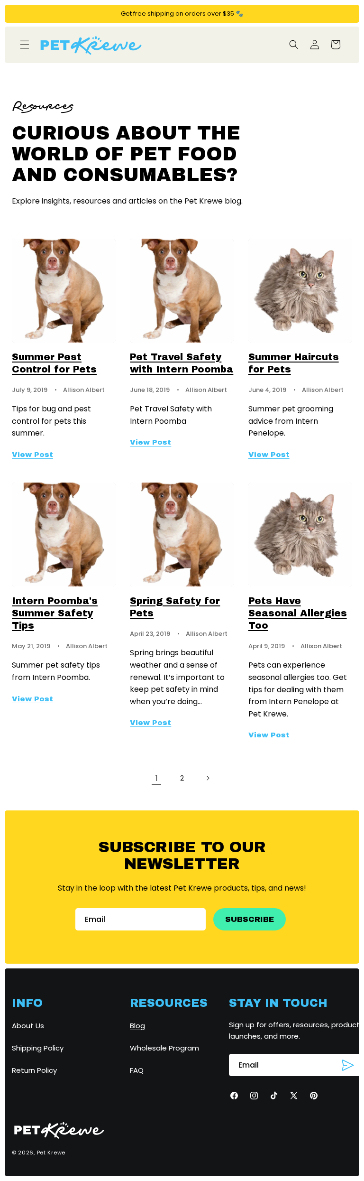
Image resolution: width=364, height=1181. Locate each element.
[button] (24, 44)
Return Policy (34, 1070)
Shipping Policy (38, 1048)
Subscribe (249, 919)
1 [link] (156, 778)
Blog (137, 1026)
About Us (28, 1026)
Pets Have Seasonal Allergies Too (297, 613)
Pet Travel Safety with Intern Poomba (181, 363)
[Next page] (207, 778)
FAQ (137, 1070)
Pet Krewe (51, 1152)
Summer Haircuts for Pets (293, 363)
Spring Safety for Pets (175, 606)
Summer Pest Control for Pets (54, 363)
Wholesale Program (164, 1048)
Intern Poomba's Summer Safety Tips (55, 613)
